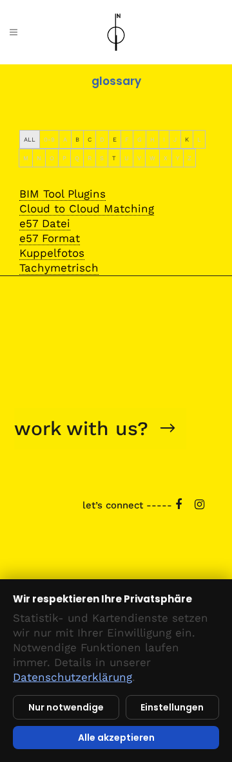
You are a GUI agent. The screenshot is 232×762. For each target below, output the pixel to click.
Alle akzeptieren (116, 737)
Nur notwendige (66, 707)
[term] (62, 194)
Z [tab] (189, 158)
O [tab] (52, 158)
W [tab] (152, 158)
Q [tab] (77, 158)
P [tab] (64, 158)
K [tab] (187, 139)
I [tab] (164, 139)
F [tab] (127, 139)
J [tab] (175, 139)
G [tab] (139, 139)
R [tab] (90, 158)
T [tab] (114, 158)
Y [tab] (177, 158)
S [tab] (102, 158)
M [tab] (25, 158)
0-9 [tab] (49, 139)
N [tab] (39, 158)
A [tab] (65, 139)
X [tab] (166, 158)
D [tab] (102, 139)
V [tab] (139, 158)
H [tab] (152, 139)
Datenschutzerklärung (72, 677)
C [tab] (90, 139)
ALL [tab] (29, 139)
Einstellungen (172, 707)
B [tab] (77, 139)
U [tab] (126, 158)
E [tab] (115, 139)
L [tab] (199, 139)
